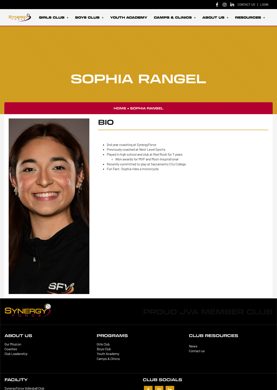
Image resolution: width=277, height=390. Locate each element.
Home (120, 108)
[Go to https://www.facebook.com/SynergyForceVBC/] (217, 5)
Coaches (11, 349)
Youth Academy (108, 354)
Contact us (246, 4)
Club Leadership (16, 354)
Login (264, 4)
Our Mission (13, 344)
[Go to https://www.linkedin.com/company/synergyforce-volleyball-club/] (232, 5)
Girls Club (103, 344)
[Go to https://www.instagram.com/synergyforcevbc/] (224, 5)
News (193, 346)
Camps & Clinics (108, 358)
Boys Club (104, 349)
